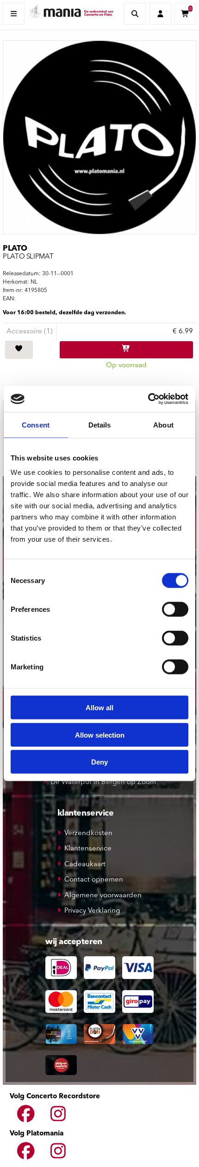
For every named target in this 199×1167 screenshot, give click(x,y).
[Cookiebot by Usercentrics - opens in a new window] (147, 399)
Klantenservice (88, 848)
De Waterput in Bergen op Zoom (103, 782)
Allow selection (99, 735)
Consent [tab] (36, 424)
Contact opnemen (93, 879)
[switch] (175, 609)
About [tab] (163, 424)
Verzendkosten (88, 833)
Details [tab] (99, 424)
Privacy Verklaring (92, 911)
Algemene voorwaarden (103, 895)
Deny (99, 762)
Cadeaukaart (85, 864)
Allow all (99, 708)
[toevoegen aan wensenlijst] (19, 350)
